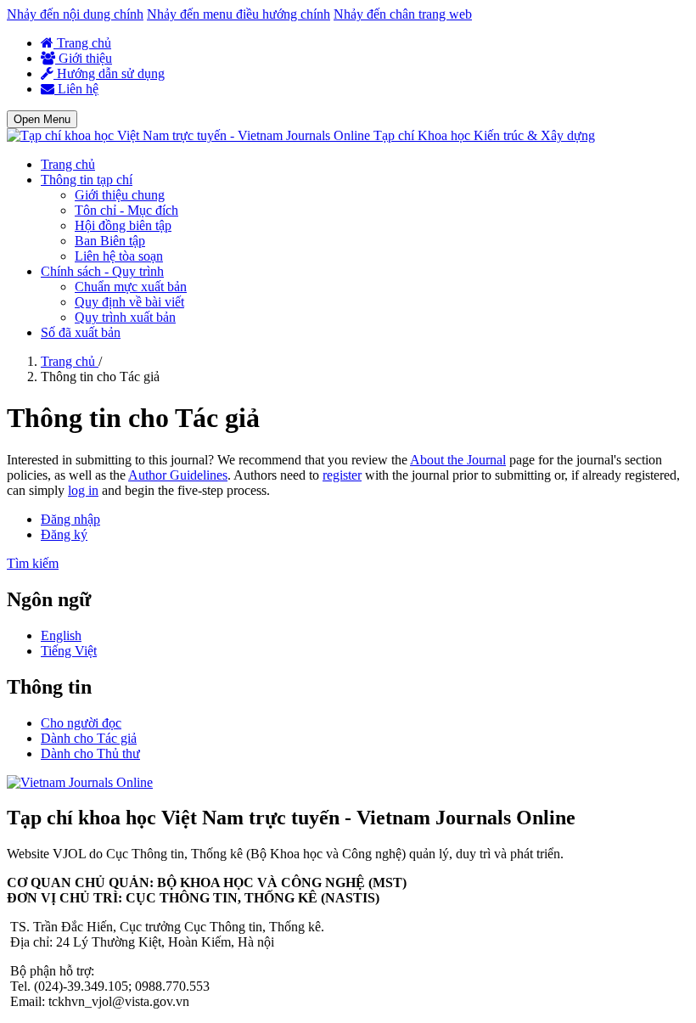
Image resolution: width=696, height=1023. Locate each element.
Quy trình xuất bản (125, 317)
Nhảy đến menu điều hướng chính (238, 14)
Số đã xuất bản (81, 332)
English (61, 635)
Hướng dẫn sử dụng (109, 73)
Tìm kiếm (33, 563)
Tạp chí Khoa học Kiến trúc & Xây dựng (484, 135)
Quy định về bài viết (129, 302)
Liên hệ (76, 89)
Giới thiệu (83, 58)
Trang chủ (82, 43)
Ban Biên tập (110, 240)
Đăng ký (64, 534)
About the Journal (458, 459)
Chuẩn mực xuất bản (131, 286)
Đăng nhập (70, 519)
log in (83, 490)
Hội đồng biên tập (123, 225)
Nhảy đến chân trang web (403, 14)
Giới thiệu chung (120, 195)
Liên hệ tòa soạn (119, 256)
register (342, 475)
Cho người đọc (81, 723)
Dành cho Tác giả (89, 738)
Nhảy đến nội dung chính (75, 14)
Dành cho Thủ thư (90, 753)
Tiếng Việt (69, 651)
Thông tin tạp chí (86, 179)
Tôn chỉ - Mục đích (126, 210)
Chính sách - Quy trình (102, 271)
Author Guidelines (177, 475)
